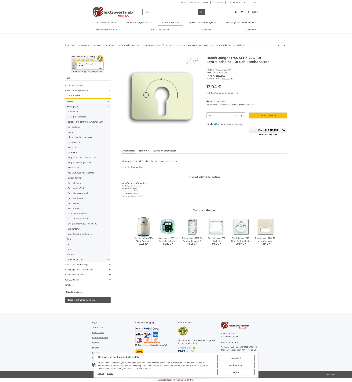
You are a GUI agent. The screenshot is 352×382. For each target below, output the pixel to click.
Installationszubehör (74, 274)
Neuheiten (73, 111)
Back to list (71, 45)
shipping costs (231, 93)
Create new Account (237, 2)
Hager (69, 244)
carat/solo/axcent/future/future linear (85, 121)
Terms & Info (98, 327)
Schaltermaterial (72, 95)
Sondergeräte (74, 228)
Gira (69, 239)
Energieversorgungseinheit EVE (82, 223)
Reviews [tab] (144, 150)
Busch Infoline (74, 183)
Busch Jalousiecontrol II (79, 193)
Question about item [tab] (165, 150)
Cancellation (98, 332)
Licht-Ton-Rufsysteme (78, 213)
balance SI (73, 152)
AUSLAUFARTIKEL (72, 279)
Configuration (236, 365)
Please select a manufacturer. (81, 300)
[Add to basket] (124, 54)
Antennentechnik (75, 259)
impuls (71, 132)
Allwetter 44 (73, 167)
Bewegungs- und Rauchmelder (79, 269)
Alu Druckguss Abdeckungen (81, 172)
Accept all (236, 358)
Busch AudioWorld (76, 188)
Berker (70, 101)
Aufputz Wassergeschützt (80, 162)
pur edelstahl (74, 127)
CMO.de (191, 380)
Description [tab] (128, 150)
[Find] (201, 12)
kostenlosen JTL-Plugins (172, 380)
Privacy (110, 373)
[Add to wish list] (196, 61)
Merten (70, 254)
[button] (236, 12)
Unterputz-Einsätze (77, 116)
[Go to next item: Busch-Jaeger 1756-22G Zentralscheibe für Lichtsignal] (284, 45)
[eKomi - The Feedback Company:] (183, 330)
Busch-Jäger (72, 106)
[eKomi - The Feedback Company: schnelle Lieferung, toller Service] (88, 64)
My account (218, 2)
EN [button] (182, 2)
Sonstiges (220, 75)
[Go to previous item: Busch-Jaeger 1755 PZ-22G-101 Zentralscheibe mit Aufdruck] (279, 45)
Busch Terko (73, 208)
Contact (254, 2)
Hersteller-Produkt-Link (132, 167)
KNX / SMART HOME (74, 85)
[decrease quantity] (210, 115)
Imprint (101, 373)
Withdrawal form (100, 337)
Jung (69, 249)
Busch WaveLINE (75, 198)
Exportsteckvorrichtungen (80, 234)
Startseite (194, 2)
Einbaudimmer (75, 178)
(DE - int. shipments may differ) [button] (242, 104)
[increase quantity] (242, 115)
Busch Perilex (74, 203)
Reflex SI (72, 147)
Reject (236, 372)
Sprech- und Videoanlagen (77, 264)
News (205, 2)
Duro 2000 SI (74, 142)
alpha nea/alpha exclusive (80, 137)
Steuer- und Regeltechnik (76, 90)
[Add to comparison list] (189, 61)
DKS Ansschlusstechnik (78, 218)
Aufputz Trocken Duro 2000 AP (82, 157)
